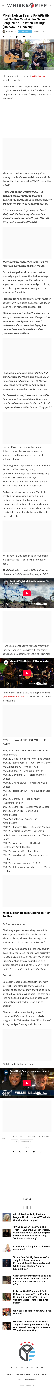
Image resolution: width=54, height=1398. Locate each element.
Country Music (18, 1136)
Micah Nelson (44, 1136)
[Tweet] (10, 37)
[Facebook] (11, 1367)
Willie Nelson (39, 76)
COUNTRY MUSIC (24, 31)
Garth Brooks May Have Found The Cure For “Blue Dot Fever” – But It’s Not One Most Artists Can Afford (32, 1280)
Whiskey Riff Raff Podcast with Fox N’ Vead (32, 1312)
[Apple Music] (37, 1367)
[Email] (31, 37)
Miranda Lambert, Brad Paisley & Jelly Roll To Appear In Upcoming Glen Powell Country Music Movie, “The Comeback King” (31, 1326)
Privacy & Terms (23, 1375)
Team (19, 1380)
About (10, 1375)
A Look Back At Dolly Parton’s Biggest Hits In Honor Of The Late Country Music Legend (31, 1217)
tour (13, 696)
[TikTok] (27, 1367)
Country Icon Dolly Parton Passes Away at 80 (31, 1248)
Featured (31, 1136)
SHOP (44, 1375)
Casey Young (11, 31)
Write (36, 1375)
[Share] (3, 37)
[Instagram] (21, 1367)
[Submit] (24, 37)
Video (15, 1141)
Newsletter (31, 1380)
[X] (16, 1367)
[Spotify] (32, 1367)
